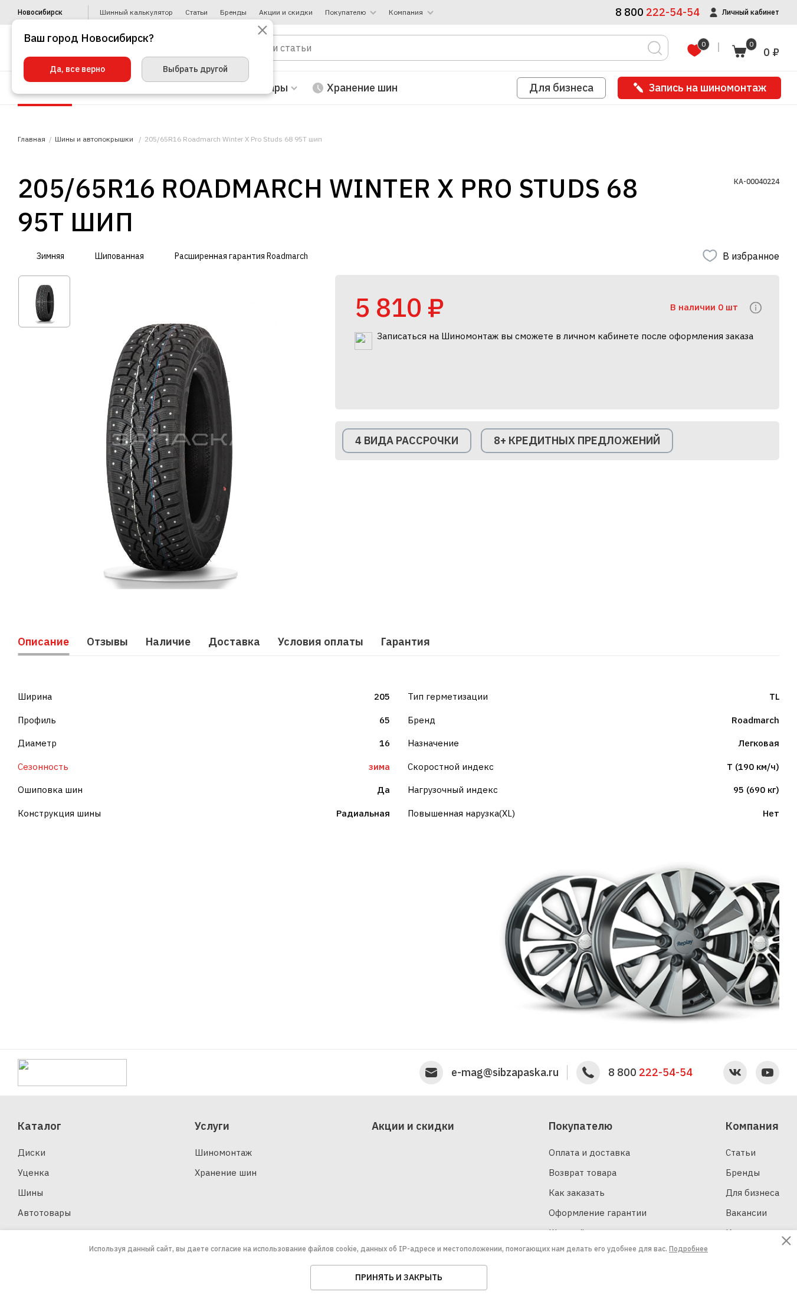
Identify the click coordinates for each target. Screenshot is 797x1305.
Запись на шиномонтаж (707, 87)
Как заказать (577, 1192)
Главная (31, 139)
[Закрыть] (262, 31)
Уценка (33, 1172)
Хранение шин (362, 87)
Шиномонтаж (223, 1152)
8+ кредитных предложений (577, 440)
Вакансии (746, 1212)
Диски (31, 1152)
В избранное (751, 256)
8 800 (650, 1072)
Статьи (196, 12)
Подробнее (688, 1248)
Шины (30, 1192)
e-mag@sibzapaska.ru (505, 1072)
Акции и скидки (286, 12)
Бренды (233, 12)
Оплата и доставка (589, 1152)
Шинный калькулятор (136, 12)
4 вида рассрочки (406, 440)
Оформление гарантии (598, 1212)
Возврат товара (582, 1172)
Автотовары (44, 1212)
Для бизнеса (561, 87)
